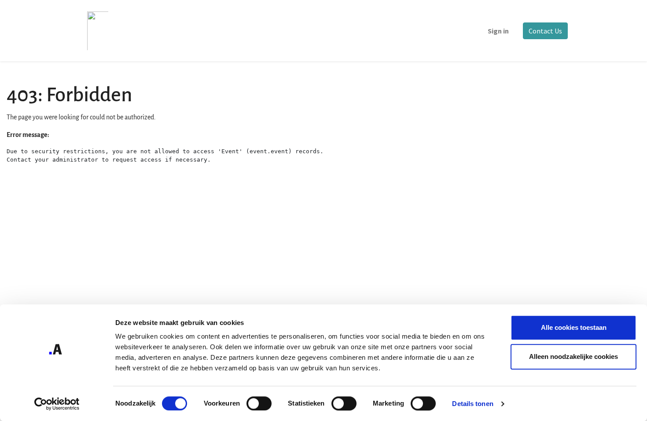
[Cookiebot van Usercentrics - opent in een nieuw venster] (57, 403)
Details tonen (472, 403)
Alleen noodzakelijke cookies (573, 356)
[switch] (259, 403)
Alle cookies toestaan (574, 327)
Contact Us (545, 30)
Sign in (498, 30)
